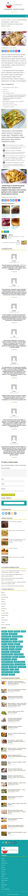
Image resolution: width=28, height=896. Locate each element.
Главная (3, 20)
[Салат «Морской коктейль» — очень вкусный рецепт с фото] (4, 792)
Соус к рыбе (21, 666)
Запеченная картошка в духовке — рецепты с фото (16, 797)
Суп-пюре (5, 669)
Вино (23, 631)
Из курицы (13, 638)
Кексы (4, 644)
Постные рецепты (19, 661)
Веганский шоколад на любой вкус (16, 586)
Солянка (4, 666)
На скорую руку (18, 654)
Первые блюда (4, 615)
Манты (11, 649)
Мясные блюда (15, 651)
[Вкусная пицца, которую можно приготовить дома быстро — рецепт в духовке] (4, 813)
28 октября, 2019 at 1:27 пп (14, 286)
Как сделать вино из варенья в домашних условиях (15, 727)
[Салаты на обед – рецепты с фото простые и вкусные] (4, 714)
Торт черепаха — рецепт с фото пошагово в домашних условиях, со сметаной (16, 741)
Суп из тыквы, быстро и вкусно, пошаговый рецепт (15, 819)
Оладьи (15, 656)
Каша (15, 641)
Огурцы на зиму (6, 656)
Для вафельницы (17, 636)
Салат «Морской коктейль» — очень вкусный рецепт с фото (16, 790)
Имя (2, 479)
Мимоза (18, 649)
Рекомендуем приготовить (10, 678)
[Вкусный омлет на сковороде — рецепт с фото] (4, 834)
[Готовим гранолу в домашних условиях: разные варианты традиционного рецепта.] (4, 721)
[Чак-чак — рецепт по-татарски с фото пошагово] (4, 735)
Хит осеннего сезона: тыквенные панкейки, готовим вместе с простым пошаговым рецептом (16, 683)
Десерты (3, 601)
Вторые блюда (4, 597)
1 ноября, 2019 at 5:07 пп (14, 337)
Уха (16, 669)
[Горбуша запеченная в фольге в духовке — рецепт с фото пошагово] (4, 778)
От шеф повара (4, 613)
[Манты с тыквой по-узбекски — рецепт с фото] (4, 764)
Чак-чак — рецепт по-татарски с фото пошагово (17, 734)
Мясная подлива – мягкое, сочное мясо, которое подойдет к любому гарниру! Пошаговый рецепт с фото (17, 705)
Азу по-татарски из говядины (15, 521)
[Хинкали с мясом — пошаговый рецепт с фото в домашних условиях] (4, 751)
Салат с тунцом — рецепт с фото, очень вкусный (17, 804)
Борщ (10, 631)
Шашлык (4, 674)
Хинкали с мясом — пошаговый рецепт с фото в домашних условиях (17, 748)
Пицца (2, 617)
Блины (6, 231)
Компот (17, 644)
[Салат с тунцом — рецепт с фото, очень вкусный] (4, 806)
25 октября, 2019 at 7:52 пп (14, 262)
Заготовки (3, 604)
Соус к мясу (12, 666)
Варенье (3, 592)
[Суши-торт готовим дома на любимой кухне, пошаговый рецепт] (4, 692)
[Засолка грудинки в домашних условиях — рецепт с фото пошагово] (4, 771)
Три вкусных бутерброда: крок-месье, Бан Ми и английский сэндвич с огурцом (17, 541)
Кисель (10, 644)
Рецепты (8, 20)
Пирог (14, 659)
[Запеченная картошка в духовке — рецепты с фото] (4, 799)
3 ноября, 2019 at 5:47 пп (14, 364)
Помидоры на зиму (7, 661)
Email (2, 484)
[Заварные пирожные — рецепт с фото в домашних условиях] (4, 785)
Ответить (14, 271)
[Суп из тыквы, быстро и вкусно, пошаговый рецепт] (4, 821)
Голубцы (4, 633)
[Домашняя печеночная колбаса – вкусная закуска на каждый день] (4, 699)
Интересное (4, 608)
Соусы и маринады (5, 624)
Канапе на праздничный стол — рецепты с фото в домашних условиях (17, 755)
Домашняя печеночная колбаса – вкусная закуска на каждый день (15, 697)
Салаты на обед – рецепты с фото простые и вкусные (16, 712)
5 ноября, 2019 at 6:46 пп (14, 392)
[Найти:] (14, 503)
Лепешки (19, 646)
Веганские (3, 594)
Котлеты (12, 646)
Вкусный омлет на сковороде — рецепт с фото (17, 832)
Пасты (22, 656)
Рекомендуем (4, 620)
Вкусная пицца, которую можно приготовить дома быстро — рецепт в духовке (17, 812)
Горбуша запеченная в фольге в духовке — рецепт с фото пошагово (16, 776)
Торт (11, 669)
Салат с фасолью (20, 664)
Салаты (3, 622)
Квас (20, 641)
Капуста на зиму (6, 641)
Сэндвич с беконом (13, 548)
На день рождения (7, 654)
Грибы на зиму (6, 636)
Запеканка (5, 638)
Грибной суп (13, 633)
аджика (11, 674)
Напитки (3, 610)
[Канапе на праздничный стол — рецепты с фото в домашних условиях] (4, 757)
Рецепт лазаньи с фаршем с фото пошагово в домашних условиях (16, 826)
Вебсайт (3, 489)
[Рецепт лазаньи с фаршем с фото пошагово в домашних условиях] (4, 828)
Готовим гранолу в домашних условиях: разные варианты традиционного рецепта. (15, 719)
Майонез (5, 649)
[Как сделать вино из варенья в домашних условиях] (4, 729)
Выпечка (3, 599)
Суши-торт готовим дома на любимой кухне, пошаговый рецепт (17, 690)
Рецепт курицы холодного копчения (17, 530)
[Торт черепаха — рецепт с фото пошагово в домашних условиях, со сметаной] (4, 742)
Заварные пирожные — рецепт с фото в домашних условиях (17, 783)
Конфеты (5, 646)
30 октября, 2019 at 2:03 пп (14, 312)
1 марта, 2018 (4, 29)
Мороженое (5, 651)
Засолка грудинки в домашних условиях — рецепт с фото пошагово (16, 769)
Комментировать (5, 468)
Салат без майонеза (7, 664)
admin (10, 29)
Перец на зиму (6, 659)
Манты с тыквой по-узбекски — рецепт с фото (17, 762)
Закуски (14, 20)
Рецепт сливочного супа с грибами (16, 557)
